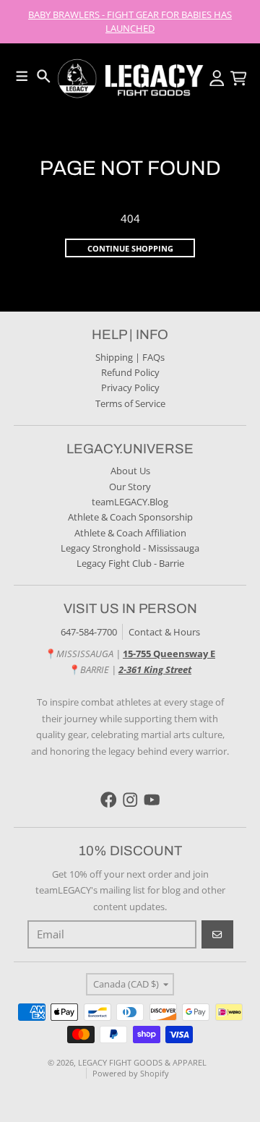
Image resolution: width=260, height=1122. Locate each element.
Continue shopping (130, 248)
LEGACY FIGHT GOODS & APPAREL (142, 1062)
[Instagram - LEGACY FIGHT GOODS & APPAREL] (130, 800)
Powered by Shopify (130, 1073)
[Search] (43, 76)
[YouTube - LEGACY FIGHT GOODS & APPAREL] (152, 800)
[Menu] (22, 76)
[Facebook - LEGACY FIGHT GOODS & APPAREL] (108, 800)
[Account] (217, 78)
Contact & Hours (164, 631)
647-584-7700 (89, 631)
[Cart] (238, 78)
